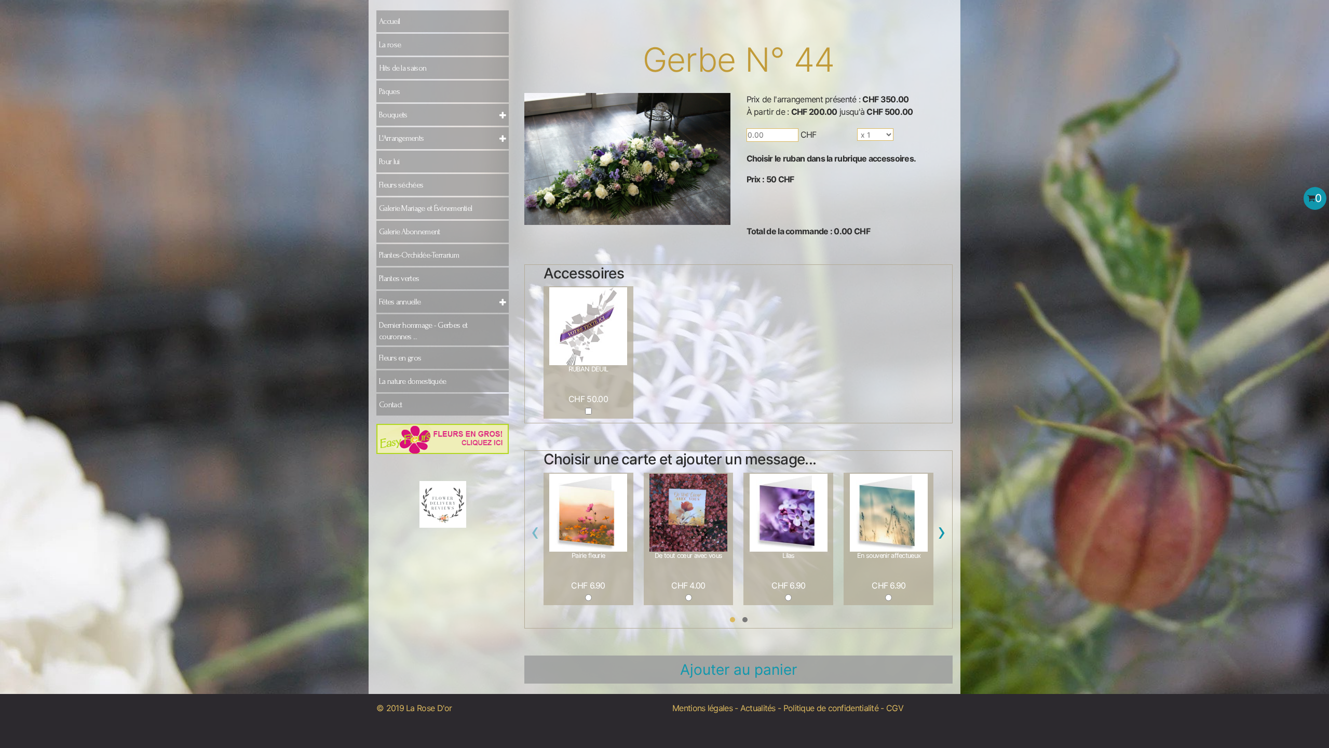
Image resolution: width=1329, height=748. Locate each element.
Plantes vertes (399, 278)
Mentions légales (702, 708)
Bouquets (393, 114)
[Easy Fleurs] (442, 438)
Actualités (758, 708)
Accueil (389, 21)
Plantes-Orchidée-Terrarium (419, 255)
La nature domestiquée (412, 381)
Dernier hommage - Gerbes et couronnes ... (423, 330)
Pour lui (389, 161)
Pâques (389, 91)
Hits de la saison (402, 68)
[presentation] (535, 534)
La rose (390, 44)
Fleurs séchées (401, 185)
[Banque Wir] (442, 493)
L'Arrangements (401, 138)
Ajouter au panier (738, 669)
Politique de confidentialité (830, 708)
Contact (390, 404)
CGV (894, 708)
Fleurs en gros (400, 358)
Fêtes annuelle (400, 301)
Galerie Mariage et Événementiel (425, 208)
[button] (732, 620)
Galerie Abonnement (409, 231)
